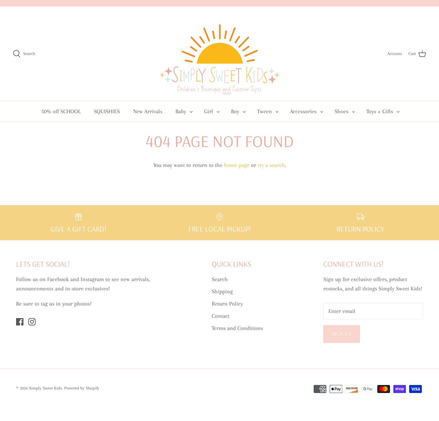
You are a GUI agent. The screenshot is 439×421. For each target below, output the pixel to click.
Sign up (342, 334)
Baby (180, 111)
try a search (271, 165)
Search (220, 279)
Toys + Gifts (379, 111)
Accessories (303, 111)
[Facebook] (19, 321)
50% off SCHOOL (61, 111)
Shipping (222, 291)
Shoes (341, 111)
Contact (220, 316)
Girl (208, 111)
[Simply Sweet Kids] (219, 54)
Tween (264, 111)
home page (236, 165)
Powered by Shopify (81, 388)
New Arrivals (147, 111)
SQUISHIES (107, 111)
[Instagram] (32, 321)
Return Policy (227, 303)
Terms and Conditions (237, 328)
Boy (235, 111)
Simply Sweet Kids (45, 388)
